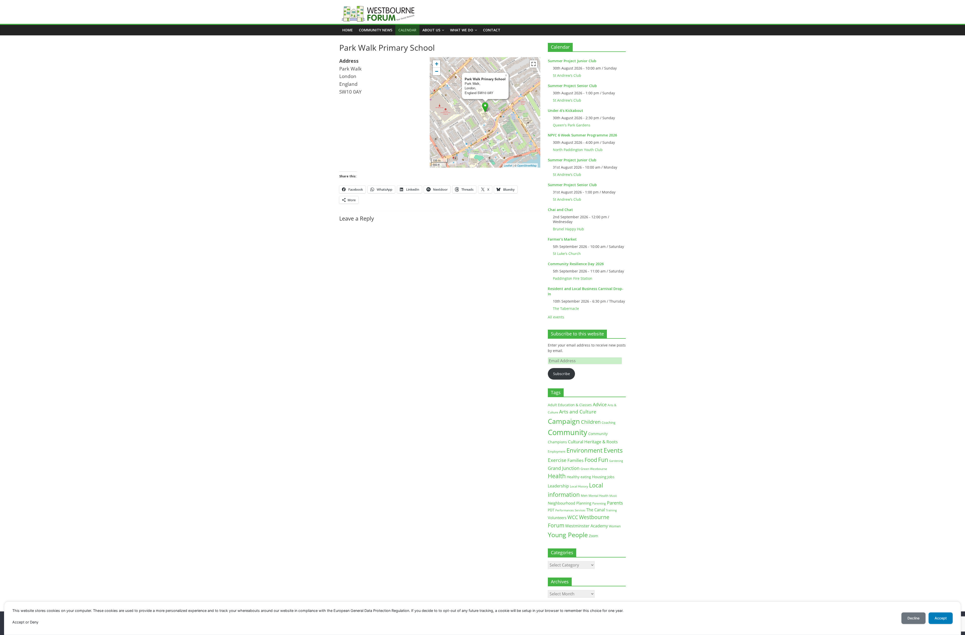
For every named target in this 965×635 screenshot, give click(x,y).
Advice (600, 404)
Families (575, 460)
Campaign (564, 421)
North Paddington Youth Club (578, 149)
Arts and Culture (577, 411)
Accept (941, 618)
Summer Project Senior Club (572, 85)
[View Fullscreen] (533, 64)
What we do (461, 30)
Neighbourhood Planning (569, 503)
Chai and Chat (560, 209)
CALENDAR (407, 30)
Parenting (599, 503)
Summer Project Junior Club (572, 60)
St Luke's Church (567, 253)
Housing (599, 476)
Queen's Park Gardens (571, 125)
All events (556, 317)
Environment (584, 450)
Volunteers (557, 517)
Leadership (558, 486)
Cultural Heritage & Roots (593, 442)
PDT (551, 510)
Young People (568, 534)
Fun (603, 460)
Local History (579, 486)
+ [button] (436, 64)
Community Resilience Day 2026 (576, 263)
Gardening (616, 461)
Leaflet (508, 165)
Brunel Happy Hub (568, 229)
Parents (615, 503)
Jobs (610, 476)
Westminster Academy (586, 526)
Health (557, 476)
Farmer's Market (562, 239)
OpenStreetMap (527, 165)
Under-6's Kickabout (565, 110)
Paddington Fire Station (572, 278)
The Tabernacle (566, 308)
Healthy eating (579, 476)
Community (567, 432)
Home (347, 30)
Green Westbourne (594, 469)
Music (613, 496)
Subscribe (561, 373)
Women (615, 526)
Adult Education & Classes (570, 404)
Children (591, 421)
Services (580, 510)
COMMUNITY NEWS (375, 30)
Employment (556, 451)
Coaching (608, 422)
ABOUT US (431, 30)
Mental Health (598, 495)
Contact (491, 30)
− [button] (436, 71)
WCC (572, 517)
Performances (564, 510)
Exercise (557, 460)
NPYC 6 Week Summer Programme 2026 (582, 135)
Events (613, 450)
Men (584, 495)
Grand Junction (564, 468)
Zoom (593, 536)
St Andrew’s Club (567, 75)
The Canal (595, 510)
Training (611, 510)
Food (591, 459)
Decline (913, 618)
